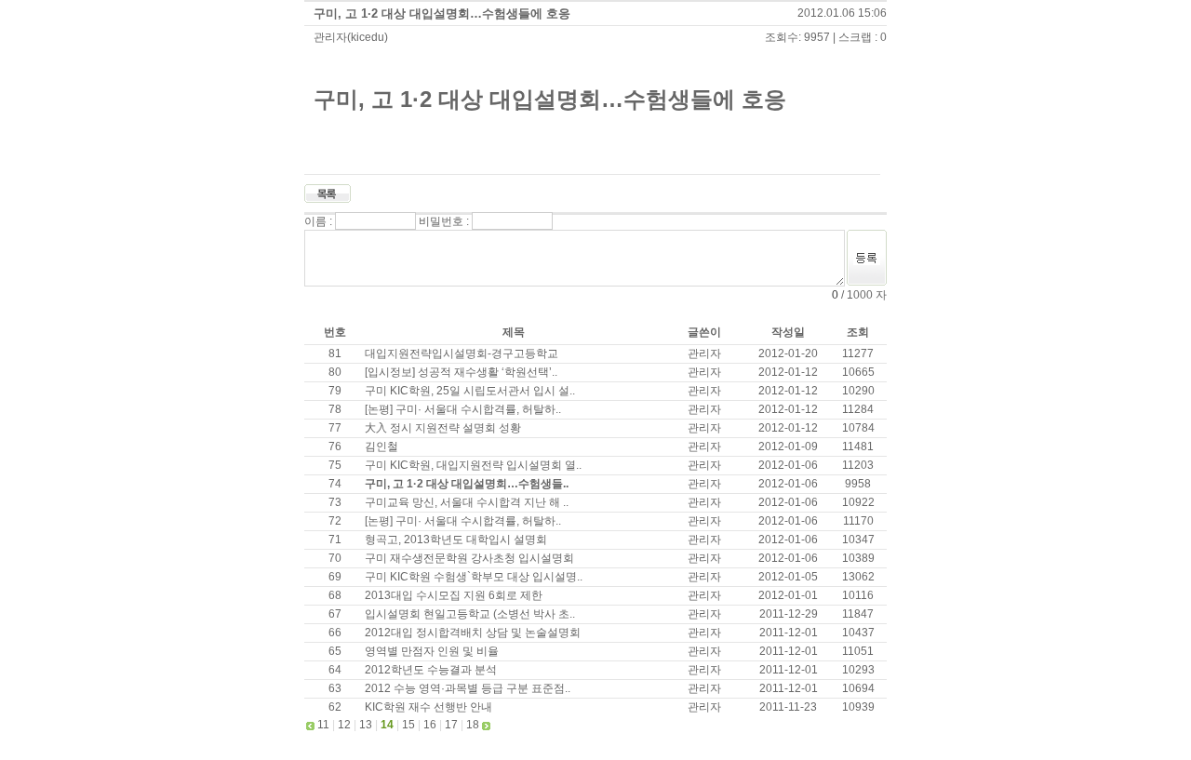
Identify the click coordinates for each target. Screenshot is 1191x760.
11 (323, 724)
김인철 (381, 446)
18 (472, 724)
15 (408, 724)
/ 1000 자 (862, 294)
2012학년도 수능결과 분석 (431, 669)
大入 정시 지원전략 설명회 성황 (443, 427)
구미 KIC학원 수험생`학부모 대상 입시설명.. (473, 576)
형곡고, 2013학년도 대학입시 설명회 (456, 539)
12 (344, 724)
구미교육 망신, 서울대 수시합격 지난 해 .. (467, 502)
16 (429, 724)
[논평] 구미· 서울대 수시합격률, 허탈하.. (463, 409)
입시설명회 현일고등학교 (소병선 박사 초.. (470, 613)
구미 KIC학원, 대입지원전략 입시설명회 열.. (473, 465)
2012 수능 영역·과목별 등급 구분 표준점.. (467, 688)
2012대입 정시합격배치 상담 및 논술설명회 (473, 632)
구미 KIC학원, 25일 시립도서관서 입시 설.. (470, 390)
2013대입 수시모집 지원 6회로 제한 (453, 595)
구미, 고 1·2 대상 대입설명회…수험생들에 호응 (442, 13)
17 (451, 724)
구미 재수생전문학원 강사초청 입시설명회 (469, 558)
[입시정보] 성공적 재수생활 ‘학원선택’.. (461, 372)
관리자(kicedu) (351, 37)
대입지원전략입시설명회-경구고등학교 (461, 353)
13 (365, 724)
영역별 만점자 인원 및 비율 (432, 651)
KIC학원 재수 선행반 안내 (428, 706)
